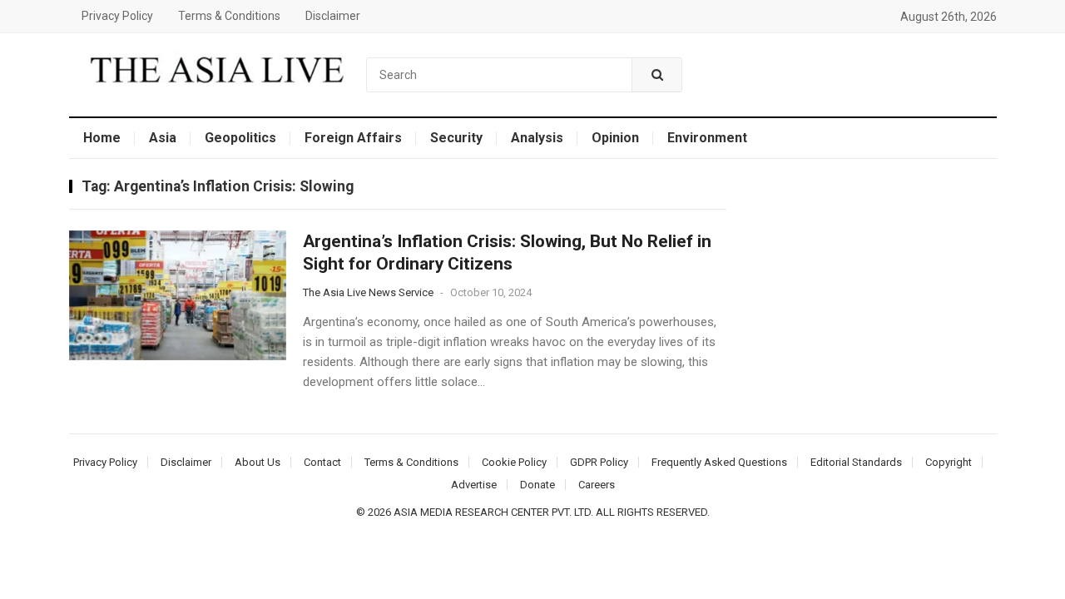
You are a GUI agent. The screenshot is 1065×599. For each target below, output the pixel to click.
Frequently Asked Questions (719, 462)
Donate (537, 484)
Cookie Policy (514, 462)
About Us (257, 462)
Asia (162, 138)
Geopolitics (240, 138)
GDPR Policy (599, 462)
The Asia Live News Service (368, 292)
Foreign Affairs (353, 138)
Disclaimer (332, 15)
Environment (707, 138)
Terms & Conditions (229, 15)
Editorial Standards (856, 462)
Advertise (474, 484)
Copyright (948, 462)
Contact (322, 462)
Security (456, 138)
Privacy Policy (117, 15)
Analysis (537, 138)
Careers (596, 484)
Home (102, 138)
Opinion (615, 138)
